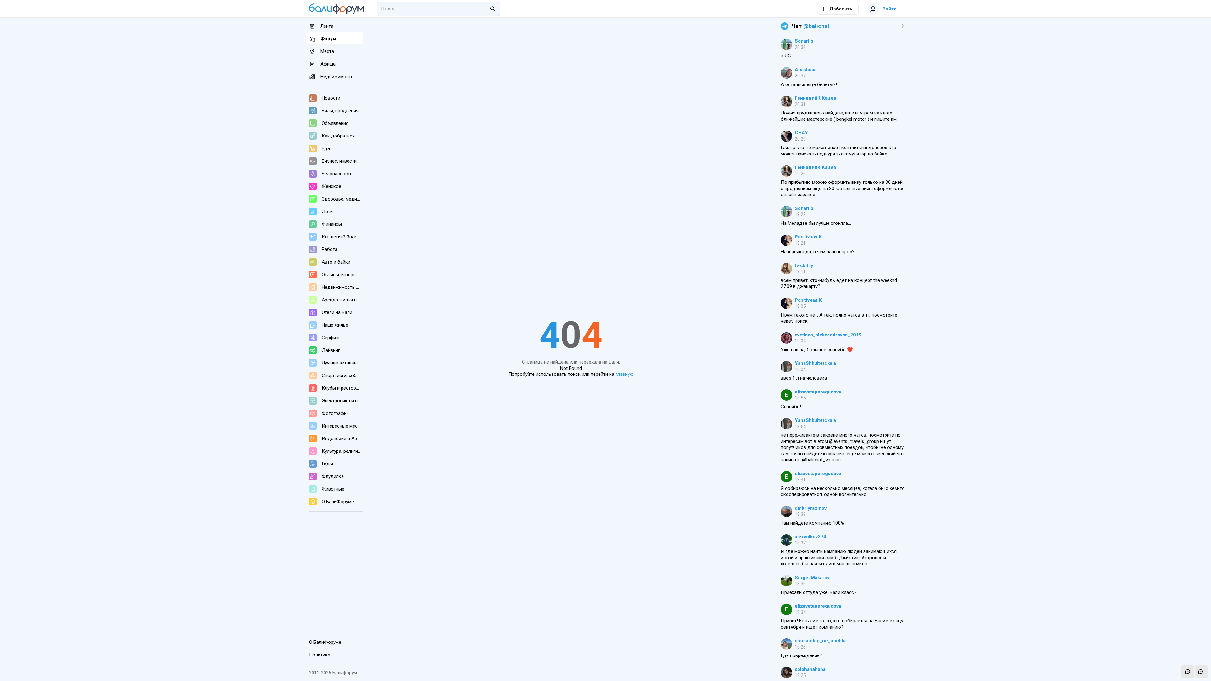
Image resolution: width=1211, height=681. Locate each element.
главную (625, 374)
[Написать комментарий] (1187, 671)
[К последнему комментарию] (1201, 671)
